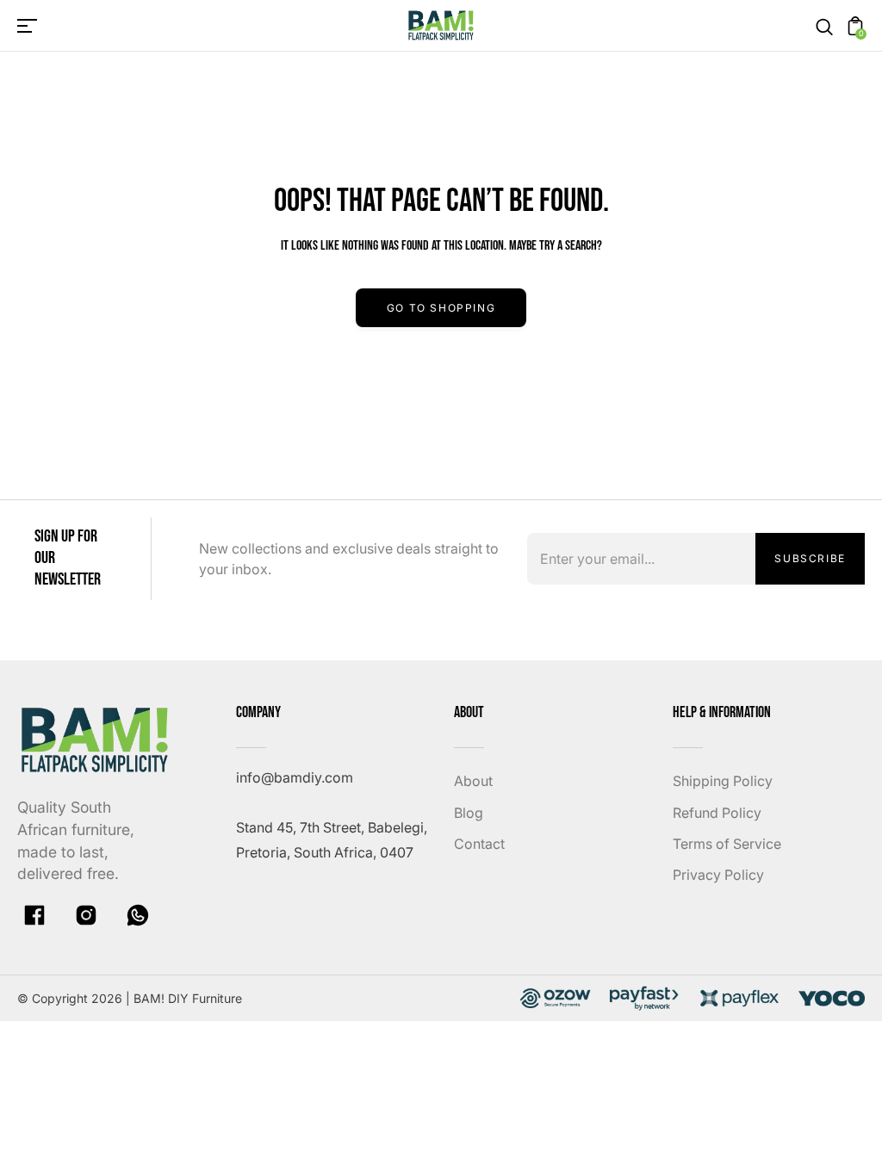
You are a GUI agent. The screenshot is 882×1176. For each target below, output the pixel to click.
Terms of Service (727, 843)
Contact (479, 843)
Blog (468, 812)
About (473, 780)
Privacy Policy (718, 874)
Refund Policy (717, 812)
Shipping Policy (723, 780)
